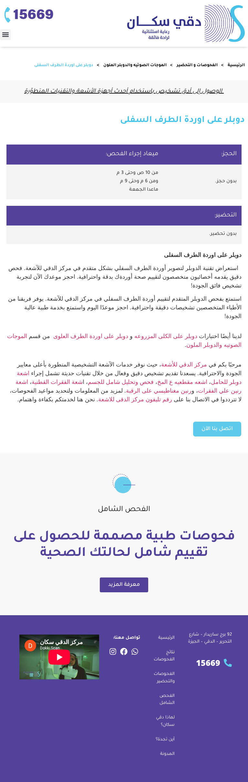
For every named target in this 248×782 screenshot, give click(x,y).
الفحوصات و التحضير (197, 65)
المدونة (167, 754)
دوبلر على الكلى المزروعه (165, 336)
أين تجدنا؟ (165, 739)
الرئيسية (236, 65)
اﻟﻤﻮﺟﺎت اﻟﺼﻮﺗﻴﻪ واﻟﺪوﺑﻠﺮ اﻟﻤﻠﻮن (135, 65)
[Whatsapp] (135, 652)
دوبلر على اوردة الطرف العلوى (90, 336)
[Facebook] (124, 652)
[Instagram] (113, 652)
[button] (5, 34)
